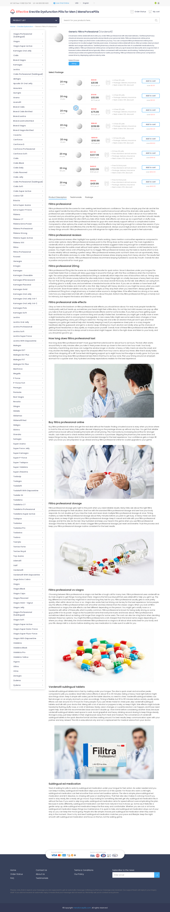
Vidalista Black (20, 647)
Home (12, 26)
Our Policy (79, 874)
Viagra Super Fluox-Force (25, 633)
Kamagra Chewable (23, 275)
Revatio (17, 401)
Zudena (17, 680)
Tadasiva (17, 532)
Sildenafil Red (19, 420)
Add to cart (151, 81)
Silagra (16, 406)
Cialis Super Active (22, 191)
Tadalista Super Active (24, 514)
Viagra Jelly (18, 607)
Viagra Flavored (20, 598)
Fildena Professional (23, 228)
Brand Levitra (19, 116)
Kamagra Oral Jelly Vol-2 (25, 303)
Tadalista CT (19, 504)
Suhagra (17, 439)
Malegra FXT (19, 359)
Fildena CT (18, 219)
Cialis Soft (18, 186)
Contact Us (41, 870)
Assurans (17, 88)
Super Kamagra (20, 453)
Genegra (17, 261)
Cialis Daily (18, 167)
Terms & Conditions (83, 870)
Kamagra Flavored (22, 284)
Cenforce (18, 139)
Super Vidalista (20, 467)
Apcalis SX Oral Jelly (22, 83)
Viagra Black (19, 588)
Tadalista (17, 500)
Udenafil (17, 560)
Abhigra (17, 78)
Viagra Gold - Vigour (23, 602)
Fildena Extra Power (22, 223)
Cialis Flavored (20, 172)
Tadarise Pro (19, 528)
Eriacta (16, 200)
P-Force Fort (19, 383)
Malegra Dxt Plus (21, 354)
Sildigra (16, 425)
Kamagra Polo (20, 308)
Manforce (18, 369)
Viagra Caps (19, 593)
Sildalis (16, 411)
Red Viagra (18, 397)
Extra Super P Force (22, 209)
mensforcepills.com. (82, 908)
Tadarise (17, 523)
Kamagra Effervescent (24, 280)
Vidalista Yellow (20, 657)
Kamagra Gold (20, 289)
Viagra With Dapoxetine (24, 638)
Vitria (15, 671)
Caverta (17, 135)
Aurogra (17, 92)
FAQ (12, 878)
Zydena (17, 685)
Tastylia (17, 542)
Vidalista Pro (19, 652)
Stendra (17, 434)
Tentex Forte (19, 546)
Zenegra (17, 675)
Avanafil (17, 102)
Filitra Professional (22, 252)
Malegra (17, 345)
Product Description (58, 197)
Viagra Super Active (22, 46)
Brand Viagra (19, 60)
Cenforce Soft (20, 153)
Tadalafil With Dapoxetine (25, 490)
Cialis (15, 55)
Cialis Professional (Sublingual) (28, 74)
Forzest (17, 256)
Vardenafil (18, 570)
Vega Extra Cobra (21, 579)
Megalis (17, 373)
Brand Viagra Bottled (23, 130)
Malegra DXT (19, 350)
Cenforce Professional (24, 149)
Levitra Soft (19, 331)
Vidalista (17, 643)
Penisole (17, 392)
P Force (16, 378)
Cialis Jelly (18, 177)
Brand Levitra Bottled (23, 121)
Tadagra (17, 481)
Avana (16, 97)
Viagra (16, 41)
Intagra (16, 266)
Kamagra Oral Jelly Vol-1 (25, 298)
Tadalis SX (18, 495)
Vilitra (16, 666)
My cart (156, 11)
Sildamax (17, 415)
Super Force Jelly (21, 448)
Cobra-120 (18, 195)
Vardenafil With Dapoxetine (26, 574)
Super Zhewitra (20, 471)
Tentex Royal (19, 551)
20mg (74, 63)
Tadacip (17, 476)
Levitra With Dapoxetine (24, 340)
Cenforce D (18, 144)
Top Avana (18, 556)
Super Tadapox (20, 462)
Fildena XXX (18, 242)
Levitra (16, 69)
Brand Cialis (19, 107)
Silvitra (16, 429)
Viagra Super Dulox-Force (25, 629)
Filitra (15, 247)
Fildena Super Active (23, 238)
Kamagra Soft (20, 312)
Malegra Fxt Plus (21, 364)
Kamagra (17, 64)
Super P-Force (20, 457)
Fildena (16, 214)
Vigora (16, 661)
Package (89, 197)
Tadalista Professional (24, 509)
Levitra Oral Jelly (21, 322)
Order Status (140, 11)
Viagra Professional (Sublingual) (22, 35)
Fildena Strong (20, 233)
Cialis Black (18, 163)
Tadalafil (17, 485)
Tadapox (17, 518)
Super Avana (19, 443)
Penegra (17, 387)
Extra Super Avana (22, 205)
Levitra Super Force (22, 336)
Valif (15, 565)
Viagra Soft (18, 619)
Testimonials (76, 197)
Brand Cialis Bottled (22, 111)
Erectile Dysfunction (25, 26)
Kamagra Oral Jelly (22, 50)
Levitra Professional (22, 326)
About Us (40, 874)
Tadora (16, 537)
